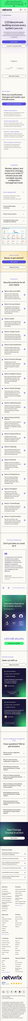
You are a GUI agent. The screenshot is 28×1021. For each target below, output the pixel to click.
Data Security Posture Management (6, 894)
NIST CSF (4, 966)
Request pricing (14, 267)
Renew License (5, 944)
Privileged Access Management (5, 906)
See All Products (18, 905)
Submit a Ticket (5, 952)
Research (4, 928)
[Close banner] (25, 3)
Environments (5, 908)
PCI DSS (3, 968)
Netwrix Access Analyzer (20, 891)
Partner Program (18, 917)
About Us (17, 940)
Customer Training (6, 942)
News (3, 924)
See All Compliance (6, 972)
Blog (3, 917)
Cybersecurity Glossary (6, 918)
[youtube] (15, 991)
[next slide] (8, 587)
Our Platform (4, 889)
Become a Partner (19, 918)
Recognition (17, 950)
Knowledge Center (5, 950)
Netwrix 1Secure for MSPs (20, 889)
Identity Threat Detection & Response (7, 903)
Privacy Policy (18, 964)
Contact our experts (14, 643)
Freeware (4, 922)
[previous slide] (3, 587)
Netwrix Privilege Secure (20, 903)
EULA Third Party (18, 962)
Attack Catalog (5, 932)
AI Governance (5, 891)
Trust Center (17, 966)
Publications (4, 926)
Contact (17, 954)
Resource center (14, 665)
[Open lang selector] (21, 10)
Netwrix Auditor (18, 893)
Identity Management (6, 900)
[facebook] (11, 991)
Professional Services (6, 946)
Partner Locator (18, 922)
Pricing (16, 952)
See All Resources (5, 934)
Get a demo (14, 42)
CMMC (3, 960)
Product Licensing (19, 971)
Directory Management (7, 896)
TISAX (3, 970)
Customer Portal (5, 940)
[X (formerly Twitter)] (7, 991)
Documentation (5, 920)
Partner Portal (18, 924)
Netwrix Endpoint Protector (18, 899)
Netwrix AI (17, 944)
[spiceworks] (23, 991)
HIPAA (3, 964)
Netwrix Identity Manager (20, 901)
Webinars (4, 930)
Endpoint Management (7, 898)
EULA (16, 960)
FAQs (3, 954)
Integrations (4, 910)
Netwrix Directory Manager (18, 896)
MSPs (16, 920)
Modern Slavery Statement (18, 969)
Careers (16, 946)
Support (3, 948)
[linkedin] (3, 991)
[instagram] (19, 991)
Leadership (17, 942)
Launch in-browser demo (14, 46)
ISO (2, 962)
